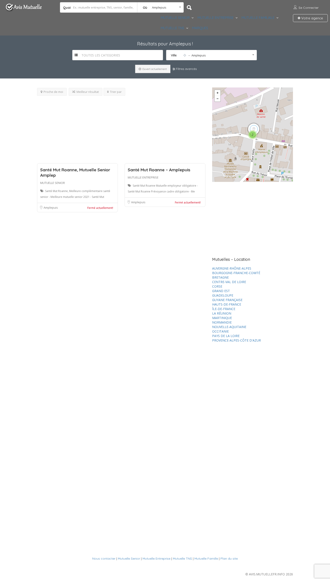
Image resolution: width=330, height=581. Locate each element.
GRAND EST (221, 291)
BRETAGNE (220, 277)
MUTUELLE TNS (172, 28)
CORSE (217, 286)
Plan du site (229, 558)
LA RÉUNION (221, 313)
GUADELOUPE (222, 295)
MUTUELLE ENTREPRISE (216, 18)
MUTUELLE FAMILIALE (258, 18)
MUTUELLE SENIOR (175, 18)
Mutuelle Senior (129, 558)
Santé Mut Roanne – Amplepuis (159, 169)
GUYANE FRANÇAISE (227, 300)
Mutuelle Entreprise (156, 558)
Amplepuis (51, 208)
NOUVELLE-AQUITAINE (229, 327)
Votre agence (311, 18)
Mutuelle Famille (206, 558)
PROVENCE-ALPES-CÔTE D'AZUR (236, 340)
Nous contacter (103, 558)
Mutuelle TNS (182, 558)
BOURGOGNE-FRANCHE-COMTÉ (236, 273)
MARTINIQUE (222, 318)
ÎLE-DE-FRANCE (223, 309)
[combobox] (160, 7)
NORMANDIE (222, 322)
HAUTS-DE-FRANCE (226, 304)
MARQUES (200, 28)
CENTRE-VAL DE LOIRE (229, 282)
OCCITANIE (220, 331)
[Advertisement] (121, 127)
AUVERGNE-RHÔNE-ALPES (231, 268)
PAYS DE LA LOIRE (226, 336)
